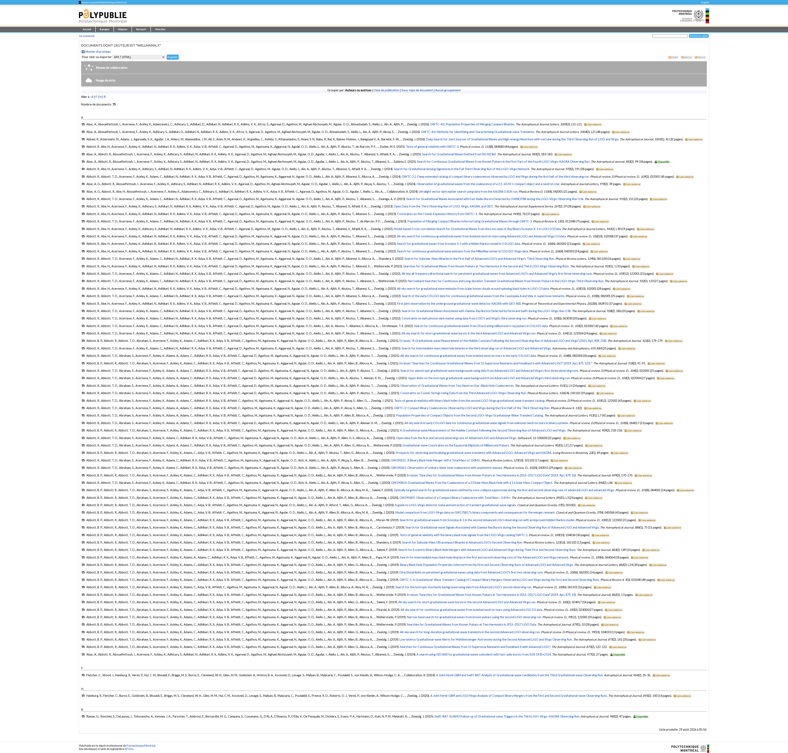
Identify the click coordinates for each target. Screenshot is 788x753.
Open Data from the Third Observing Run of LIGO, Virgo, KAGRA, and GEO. (444, 206)
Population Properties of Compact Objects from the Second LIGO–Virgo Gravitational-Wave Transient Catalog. (470, 415)
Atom (674, 57)
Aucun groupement (448, 90)
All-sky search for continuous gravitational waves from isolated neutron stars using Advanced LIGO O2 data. (472, 609)
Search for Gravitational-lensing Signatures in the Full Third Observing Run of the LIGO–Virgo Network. (462, 169)
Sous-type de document (417, 90)
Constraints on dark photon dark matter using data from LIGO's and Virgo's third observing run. (464, 318)
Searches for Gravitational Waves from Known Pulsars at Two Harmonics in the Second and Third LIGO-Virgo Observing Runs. (486, 266)
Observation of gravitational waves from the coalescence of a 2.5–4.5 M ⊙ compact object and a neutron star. (488, 184)
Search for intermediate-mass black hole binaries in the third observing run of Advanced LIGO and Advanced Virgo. (477, 348)
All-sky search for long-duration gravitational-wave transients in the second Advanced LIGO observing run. (470, 632)
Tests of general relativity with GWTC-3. (432, 146)
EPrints (129, 749)
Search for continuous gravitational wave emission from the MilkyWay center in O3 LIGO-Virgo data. (463, 251)
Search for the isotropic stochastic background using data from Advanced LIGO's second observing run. (463, 587)
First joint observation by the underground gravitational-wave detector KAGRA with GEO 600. (459, 303)
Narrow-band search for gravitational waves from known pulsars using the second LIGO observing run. (474, 617)
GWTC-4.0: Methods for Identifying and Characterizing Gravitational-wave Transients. (478, 132)
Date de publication (386, 90)
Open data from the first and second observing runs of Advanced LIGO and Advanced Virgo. (456, 438)
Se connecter (87, 36)
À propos (104, 29)
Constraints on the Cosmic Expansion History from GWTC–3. (437, 214)
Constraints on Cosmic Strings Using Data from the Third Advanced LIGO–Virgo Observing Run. (463, 393)
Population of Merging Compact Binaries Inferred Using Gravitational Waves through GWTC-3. (469, 221)
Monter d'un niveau (98, 51)
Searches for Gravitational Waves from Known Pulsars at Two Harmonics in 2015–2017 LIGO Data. (472, 624)
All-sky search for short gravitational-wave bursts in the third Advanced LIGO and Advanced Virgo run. (469, 333)
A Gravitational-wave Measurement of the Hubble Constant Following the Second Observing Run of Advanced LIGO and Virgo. (483, 430)
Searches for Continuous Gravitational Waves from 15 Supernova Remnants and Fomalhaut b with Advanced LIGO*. (475, 647)
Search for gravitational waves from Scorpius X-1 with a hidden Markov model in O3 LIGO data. (459, 243)
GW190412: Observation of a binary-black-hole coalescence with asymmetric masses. (447, 467)
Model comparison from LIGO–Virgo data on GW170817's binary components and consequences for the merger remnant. (475, 512)
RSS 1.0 (688, 57)
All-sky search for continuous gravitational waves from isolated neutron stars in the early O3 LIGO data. (468, 355)
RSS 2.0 (701, 57)
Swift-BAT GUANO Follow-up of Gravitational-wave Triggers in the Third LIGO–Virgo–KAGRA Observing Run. (507, 716)
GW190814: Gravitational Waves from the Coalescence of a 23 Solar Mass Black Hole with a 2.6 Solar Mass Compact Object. (472, 482)
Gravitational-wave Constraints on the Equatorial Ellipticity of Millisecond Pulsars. (456, 445)
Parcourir (141, 29)
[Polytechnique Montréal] (688, 748)
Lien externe (594, 124)
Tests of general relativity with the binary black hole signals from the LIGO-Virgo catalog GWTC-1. (464, 535)
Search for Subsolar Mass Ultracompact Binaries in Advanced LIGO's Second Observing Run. (462, 542)
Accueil (87, 29)
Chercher (160, 29)
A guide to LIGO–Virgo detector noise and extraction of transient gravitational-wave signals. (456, 505)
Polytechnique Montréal (141, 745)
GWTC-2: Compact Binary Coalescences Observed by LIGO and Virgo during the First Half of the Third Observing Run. (472, 408)
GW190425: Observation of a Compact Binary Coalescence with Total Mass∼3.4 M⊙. (455, 497)
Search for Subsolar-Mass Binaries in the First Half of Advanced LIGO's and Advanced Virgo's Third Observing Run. (479, 258)
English (705, 2)
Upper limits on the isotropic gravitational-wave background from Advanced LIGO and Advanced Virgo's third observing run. (489, 378)
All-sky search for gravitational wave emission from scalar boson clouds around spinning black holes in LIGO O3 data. (473, 288)
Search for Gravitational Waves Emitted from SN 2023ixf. (459, 154)
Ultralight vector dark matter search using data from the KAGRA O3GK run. (468, 191)
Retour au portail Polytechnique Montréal (102, 2)
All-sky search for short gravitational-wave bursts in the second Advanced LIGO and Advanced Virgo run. (467, 602)
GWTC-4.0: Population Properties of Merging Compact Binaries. (472, 124)
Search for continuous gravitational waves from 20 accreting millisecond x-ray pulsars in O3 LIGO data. (481, 326)
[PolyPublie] (103, 24)
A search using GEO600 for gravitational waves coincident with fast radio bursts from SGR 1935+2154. (484, 654)
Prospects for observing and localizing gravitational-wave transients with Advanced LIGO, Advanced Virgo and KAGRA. (474, 452)
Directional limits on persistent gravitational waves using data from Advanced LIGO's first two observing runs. (471, 572)
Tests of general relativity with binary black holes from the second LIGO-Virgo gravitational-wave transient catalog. (469, 400)
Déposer (122, 29)
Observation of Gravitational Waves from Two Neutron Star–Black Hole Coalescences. (457, 385)
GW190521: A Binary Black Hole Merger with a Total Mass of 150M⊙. (436, 460)
